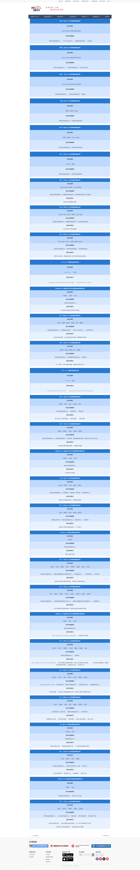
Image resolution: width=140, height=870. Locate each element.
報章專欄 (76, 1)
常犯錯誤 (31, 857)
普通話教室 (85, 1)
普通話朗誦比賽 (47, 16)
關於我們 (107, 16)
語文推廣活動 (72, 16)
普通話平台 (84, 16)
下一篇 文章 (106, 835)
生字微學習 (31, 854)
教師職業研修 (96, 16)
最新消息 (61, 1)
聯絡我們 (95, 1)
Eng (109, 1)
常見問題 (103, 1)
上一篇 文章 (34, 835)
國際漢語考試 (60, 16)
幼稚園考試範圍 (49, 857)
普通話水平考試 (34, 16)
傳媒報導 (69, 1)
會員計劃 (48, 861)
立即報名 (48, 854)
